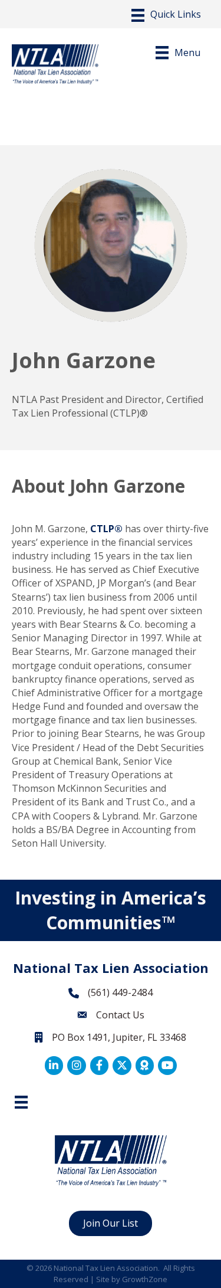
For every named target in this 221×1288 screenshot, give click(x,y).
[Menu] (166, 15)
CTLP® (106, 528)
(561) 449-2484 (120, 992)
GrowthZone (144, 1279)
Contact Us (120, 1014)
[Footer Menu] (21, 1102)
